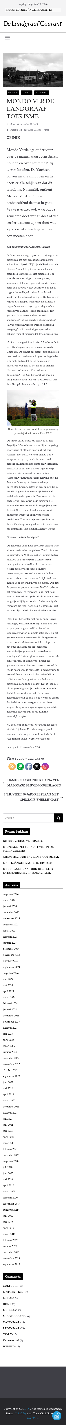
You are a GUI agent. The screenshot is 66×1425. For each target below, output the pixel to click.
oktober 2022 (10, 1070)
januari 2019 (10, 1246)
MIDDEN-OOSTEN (15, 1316)
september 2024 (11, 967)
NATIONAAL (42, 93)
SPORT (7, 1334)
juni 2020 (8, 1173)
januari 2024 (10, 1009)
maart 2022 (9, 1100)
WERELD (9, 1346)
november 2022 (11, 1064)
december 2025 (11, 912)
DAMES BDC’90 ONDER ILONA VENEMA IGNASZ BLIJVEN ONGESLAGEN (34, 783)
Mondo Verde (42, 130)
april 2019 (8, 1228)
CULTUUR (13, 93)
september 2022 (11, 1076)
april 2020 (8, 1185)
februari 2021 (10, 1149)
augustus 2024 (11, 973)
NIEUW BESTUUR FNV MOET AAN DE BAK (31, 857)
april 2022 (8, 1094)
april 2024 (8, 991)
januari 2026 (10, 906)
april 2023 (8, 1040)
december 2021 (11, 1106)
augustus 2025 (11, 924)
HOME (7, 1304)
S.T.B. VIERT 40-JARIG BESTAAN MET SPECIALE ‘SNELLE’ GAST (31, 797)
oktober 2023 (10, 1027)
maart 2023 (9, 1046)
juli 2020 (7, 1167)
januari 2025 (10, 942)
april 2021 (8, 1137)
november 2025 (11, 918)
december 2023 (11, 1015)
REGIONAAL (11, 1328)
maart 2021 (9, 1143)
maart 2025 (9, 930)
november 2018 (11, 1258)
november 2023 (11, 1021)
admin (13, 124)
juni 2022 (8, 1082)
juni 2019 (8, 1215)
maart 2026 (9, 900)
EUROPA (8, 1298)
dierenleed (28, 130)
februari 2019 (10, 1240)
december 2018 (11, 1252)
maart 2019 (9, 1234)
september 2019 (11, 1203)
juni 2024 (8, 979)
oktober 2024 (10, 961)
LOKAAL (27, 93)
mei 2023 (8, 1033)
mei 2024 (8, 985)
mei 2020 (8, 1179)
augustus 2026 (11, 894)
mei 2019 (8, 1222)
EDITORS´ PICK (13, 1292)
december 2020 (11, 1155)
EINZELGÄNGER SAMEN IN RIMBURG (28, 863)
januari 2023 (10, 1052)
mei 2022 (8, 1088)
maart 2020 (9, 1191)
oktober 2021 (10, 1112)
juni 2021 (8, 1124)
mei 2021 (8, 1131)
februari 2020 (10, 1197)
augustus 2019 (11, 1209)
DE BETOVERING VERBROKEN (23, 841)
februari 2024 (10, 1003)
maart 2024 (9, 997)
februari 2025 (10, 936)
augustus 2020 (11, 1161)
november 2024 (11, 955)
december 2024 (11, 948)
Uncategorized (11, 1340)
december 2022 (11, 1058)
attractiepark (16, 130)
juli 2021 (7, 1118)
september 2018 (11, 1264)
